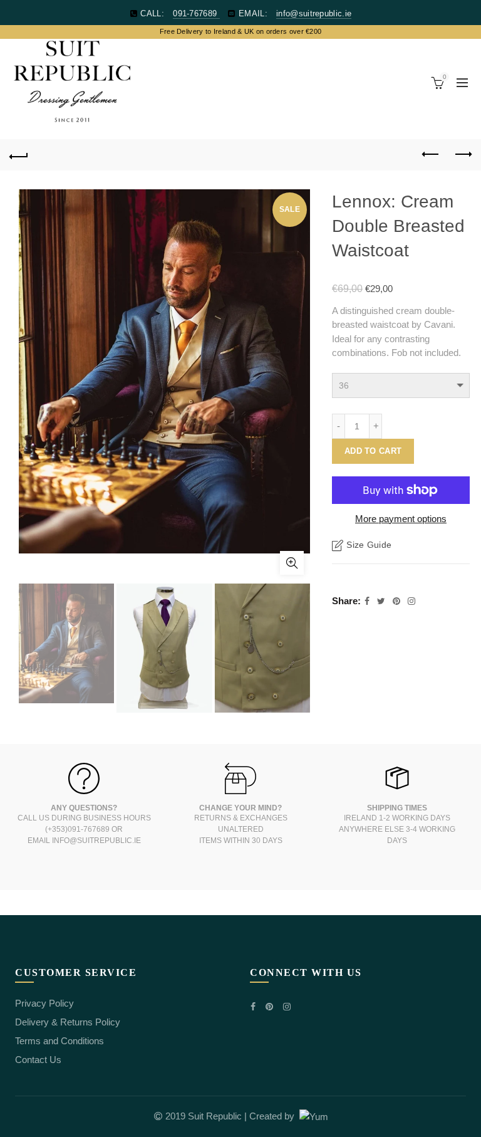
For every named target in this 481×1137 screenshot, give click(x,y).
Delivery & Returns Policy (67, 1022)
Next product (462, 154)
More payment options (401, 518)
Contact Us (38, 1059)
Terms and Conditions (59, 1040)
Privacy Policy (44, 1003)
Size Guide (368, 545)
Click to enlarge (292, 563)
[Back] (18, 154)
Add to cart (372, 451)
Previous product (431, 154)
